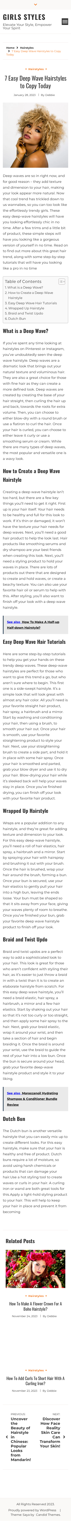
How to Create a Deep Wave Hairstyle (30, 295)
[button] (60, 281)
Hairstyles (36, 69)
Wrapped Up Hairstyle (26, 308)
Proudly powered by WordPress (32, 1510)
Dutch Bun (17, 318)
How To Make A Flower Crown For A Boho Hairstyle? (35, 1306)
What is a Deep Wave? (25, 287)
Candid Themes (48, 1515)
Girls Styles (24, 17)
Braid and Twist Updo (25, 313)
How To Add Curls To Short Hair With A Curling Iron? (35, 1380)
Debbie (50, 95)
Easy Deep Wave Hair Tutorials (32, 303)
